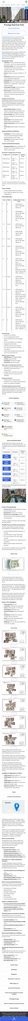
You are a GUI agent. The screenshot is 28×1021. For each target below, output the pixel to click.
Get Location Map (13, 805)
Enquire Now (14, 494)
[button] (8, 21)
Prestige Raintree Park (7, 37)
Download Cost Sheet (14, 33)
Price (3, 4)
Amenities (23, 4)
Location (18, 4)
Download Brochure (14, 28)
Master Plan (7, 4)
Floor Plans (13, 4)
